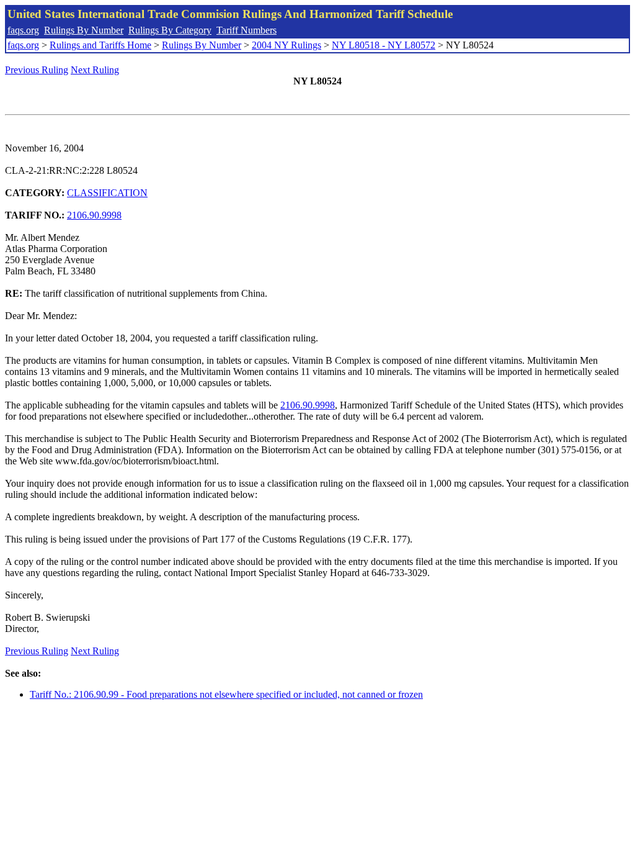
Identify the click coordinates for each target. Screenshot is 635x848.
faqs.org (23, 30)
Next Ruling (95, 70)
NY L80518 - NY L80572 (383, 45)
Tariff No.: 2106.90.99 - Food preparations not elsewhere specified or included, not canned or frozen (226, 694)
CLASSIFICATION (107, 192)
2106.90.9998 (94, 215)
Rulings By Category (169, 30)
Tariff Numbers (246, 30)
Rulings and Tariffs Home (100, 45)
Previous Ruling (36, 70)
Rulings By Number (83, 30)
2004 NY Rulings (286, 45)
